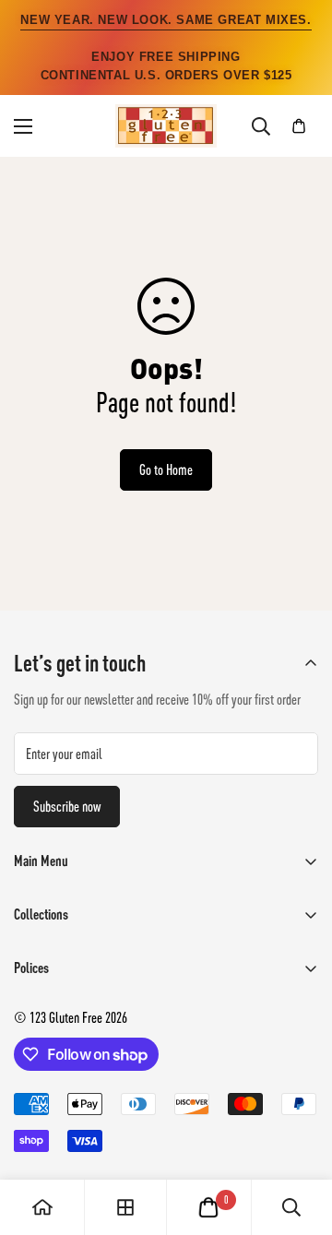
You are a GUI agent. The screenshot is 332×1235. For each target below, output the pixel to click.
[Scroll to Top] (298, 1137)
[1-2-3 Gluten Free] (166, 126)
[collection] (125, 1207)
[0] (299, 126)
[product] (42, 1207)
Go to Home (166, 469)
